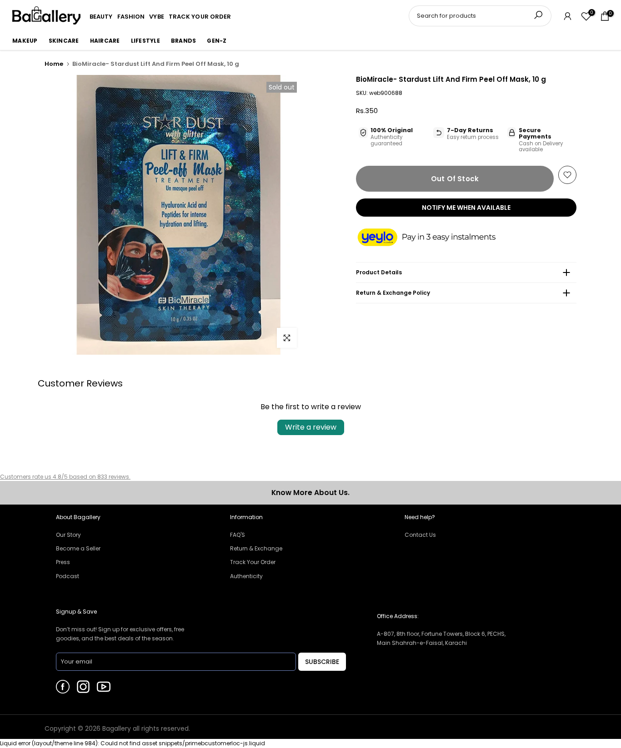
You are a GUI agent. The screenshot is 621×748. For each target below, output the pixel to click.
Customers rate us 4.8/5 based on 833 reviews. (65, 477)
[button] (435, 238)
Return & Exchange (256, 548)
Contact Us (420, 535)
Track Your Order (252, 562)
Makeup (25, 41)
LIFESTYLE (145, 41)
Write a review (310, 427)
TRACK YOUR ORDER (200, 16)
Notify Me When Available (466, 207)
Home (54, 64)
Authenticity (246, 576)
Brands (183, 41)
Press (63, 562)
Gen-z (216, 41)
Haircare (105, 41)
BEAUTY (101, 16)
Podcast (67, 576)
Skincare (64, 41)
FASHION (131, 16)
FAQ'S (237, 535)
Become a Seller (78, 548)
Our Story (68, 535)
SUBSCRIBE (322, 661)
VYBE (156, 16)
